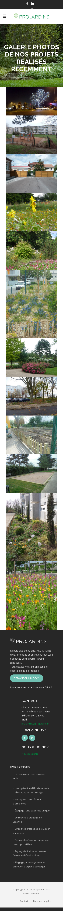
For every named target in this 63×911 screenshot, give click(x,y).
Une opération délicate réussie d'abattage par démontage (31, 790)
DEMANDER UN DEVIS (27, 678)
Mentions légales (42, 901)
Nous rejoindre (30, 753)
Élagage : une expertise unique (32, 810)
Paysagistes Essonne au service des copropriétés (31, 842)
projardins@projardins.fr (35, 723)
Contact (24, 901)
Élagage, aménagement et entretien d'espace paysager (29, 864)
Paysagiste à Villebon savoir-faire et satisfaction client (29, 853)
